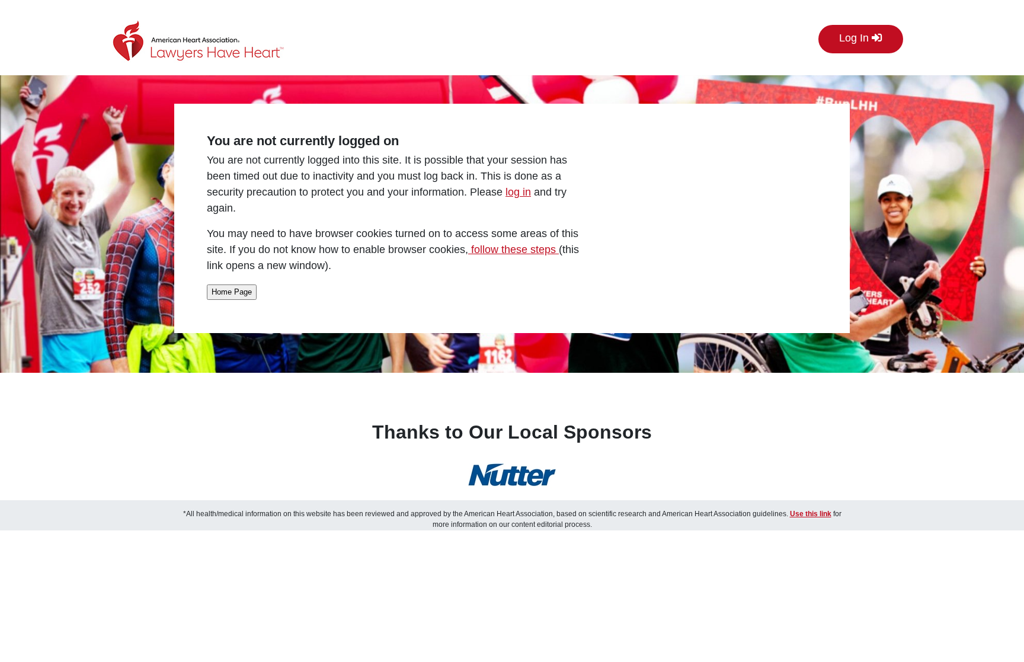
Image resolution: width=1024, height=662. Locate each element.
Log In (855, 38)
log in (518, 192)
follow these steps (513, 249)
